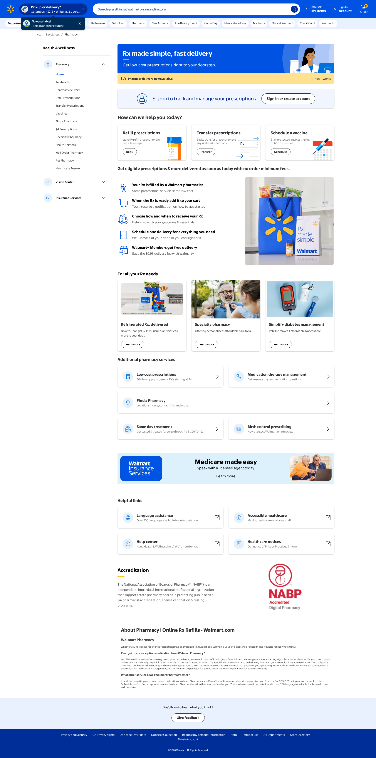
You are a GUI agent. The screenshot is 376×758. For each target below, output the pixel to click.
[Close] (80, 23)
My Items (259, 23)
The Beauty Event (186, 23)
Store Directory (300, 734)
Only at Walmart (282, 23)
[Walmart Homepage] (11, 9)
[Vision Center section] (75, 182)
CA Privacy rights (103, 734)
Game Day (210, 23)
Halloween (98, 23)
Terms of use (250, 734)
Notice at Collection (164, 734)
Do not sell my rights (133, 734)
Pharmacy (138, 23)
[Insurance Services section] (75, 198)
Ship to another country (48, 25)
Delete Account (188, 739)
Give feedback (188, 718)
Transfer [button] (206, 151)
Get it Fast (118, 23)
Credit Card (307, 23)
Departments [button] (17, 23)
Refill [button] (129, 151)
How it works (322, 78)
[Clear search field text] (284, 9)
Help (234, 734)
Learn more (132, 344)
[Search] (294, 9)
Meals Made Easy (235, 23)
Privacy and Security (74, 734)
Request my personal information (203, 734)
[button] (316, 9)
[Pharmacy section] (75, 64)
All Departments (274, 734)
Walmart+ (328, 23)
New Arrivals (160, 23)
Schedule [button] (280, 151)
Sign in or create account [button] (288, 98)
